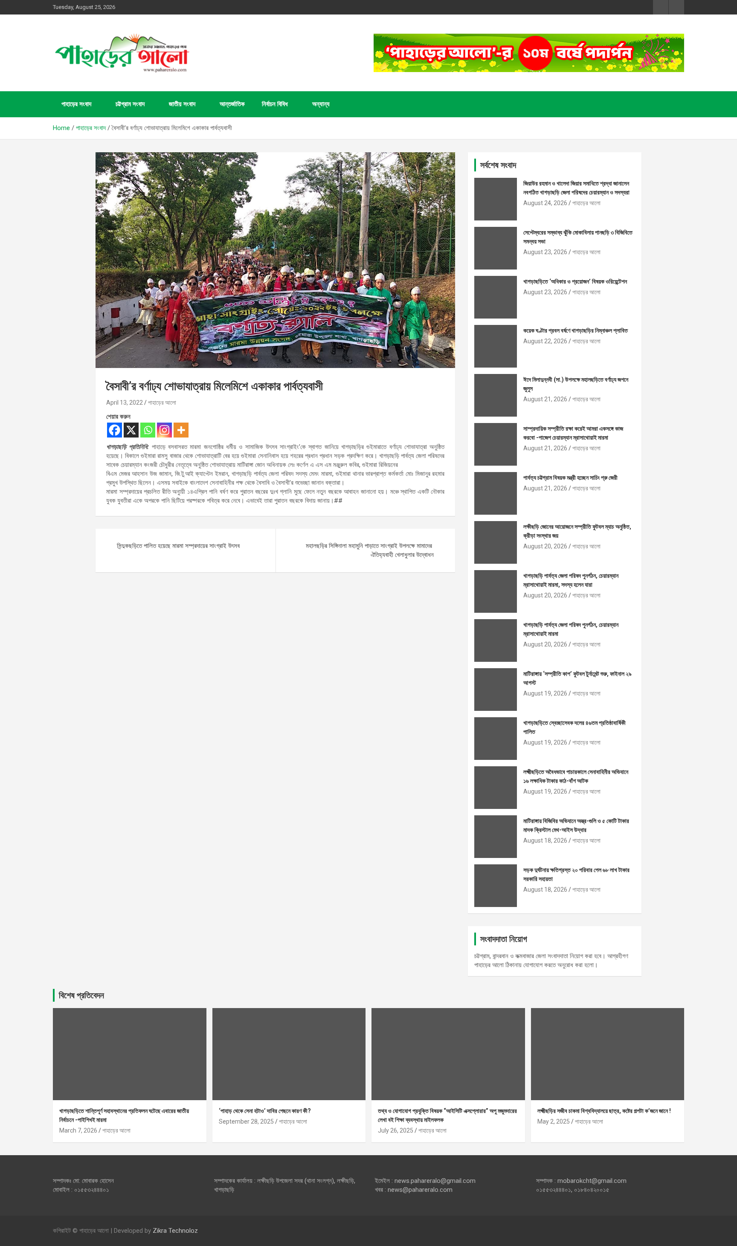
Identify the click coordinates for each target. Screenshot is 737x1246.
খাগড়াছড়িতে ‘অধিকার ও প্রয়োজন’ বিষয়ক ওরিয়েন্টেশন (575, 281)
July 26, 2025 (395, 1130)
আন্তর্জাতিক (232, 104)
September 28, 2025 (246, 1121)
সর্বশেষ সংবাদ (498, 165)
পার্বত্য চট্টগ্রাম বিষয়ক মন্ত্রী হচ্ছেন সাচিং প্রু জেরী (570, 477)
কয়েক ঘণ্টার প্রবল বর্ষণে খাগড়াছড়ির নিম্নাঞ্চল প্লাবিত (575, 330)
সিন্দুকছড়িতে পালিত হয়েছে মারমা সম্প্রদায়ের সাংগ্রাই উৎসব (178, 546)
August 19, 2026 (545, 693)
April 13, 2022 (124, 402)
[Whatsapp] (147, 430)
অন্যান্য (321, 104)
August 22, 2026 (545, 341)
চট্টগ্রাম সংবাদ (130, 104)
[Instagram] (164, 430)
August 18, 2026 (545, 840)
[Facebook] (114, 430)
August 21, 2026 (545, 399)
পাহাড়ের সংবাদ (76, 104)
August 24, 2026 (545, 203)
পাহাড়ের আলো (162, 402)
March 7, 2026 (78, 1130)
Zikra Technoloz (175, 1230)
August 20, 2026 (545, 546)
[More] (181, 430)
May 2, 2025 (553, 1121)
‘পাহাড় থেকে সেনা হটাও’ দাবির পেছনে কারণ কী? (265, 1110)
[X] (131, 430)
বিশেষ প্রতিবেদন (81, 995)
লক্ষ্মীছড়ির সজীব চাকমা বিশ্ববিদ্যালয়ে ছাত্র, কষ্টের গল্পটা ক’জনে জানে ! (604, 1110)
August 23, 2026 (545, 252)
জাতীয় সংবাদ (182, 104)
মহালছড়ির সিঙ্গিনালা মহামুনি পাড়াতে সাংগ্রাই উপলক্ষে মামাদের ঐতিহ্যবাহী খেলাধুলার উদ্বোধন (370, 550)
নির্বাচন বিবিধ (275, 104)
